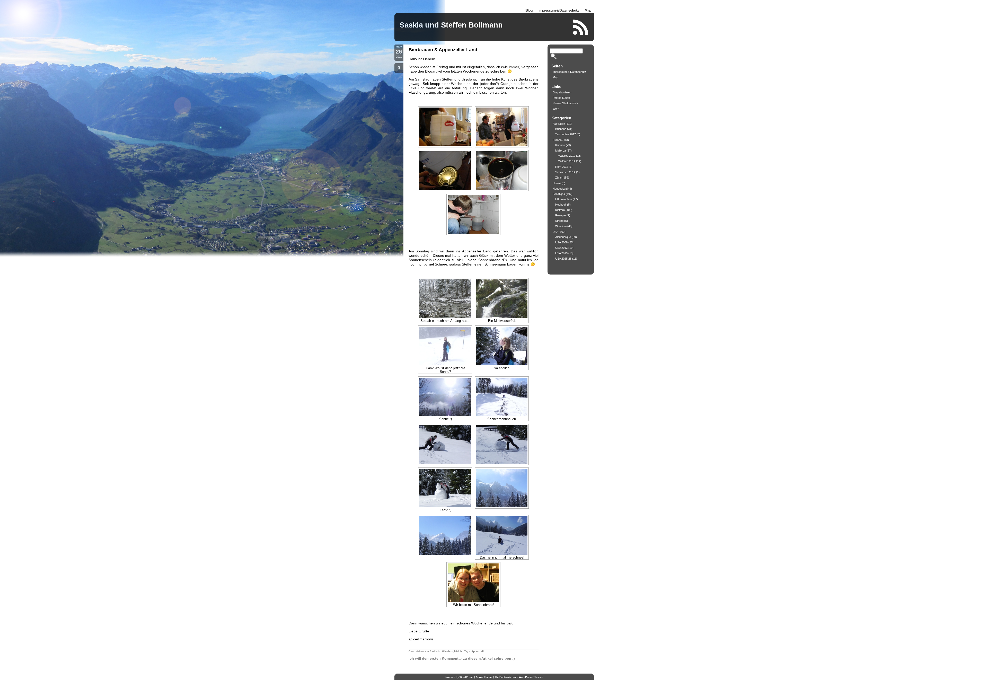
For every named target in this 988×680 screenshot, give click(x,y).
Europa (557, 140)
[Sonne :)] (445, 397)
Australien (559, 123)
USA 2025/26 (563, 258)
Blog (529, 10)
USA (555, 231)
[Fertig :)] (445, 488)
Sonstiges (559, 194)
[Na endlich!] (501, 346)
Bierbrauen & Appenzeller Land (443, 49)
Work (556, 108)
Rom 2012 (561, 166)
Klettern (560, 209)
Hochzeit (560, 204)
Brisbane (560, 128)
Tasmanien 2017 (565, 134)
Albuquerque (563, 237)
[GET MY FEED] (581, 27)
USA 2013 (561, 247)
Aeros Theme (484, 677)
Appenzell (477, 651)
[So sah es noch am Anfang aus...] (445, 298)
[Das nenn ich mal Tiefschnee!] (501, 535)
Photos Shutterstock (565, 103)
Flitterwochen (563, 199)
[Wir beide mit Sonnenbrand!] (473, 582)
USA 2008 (561, 242)
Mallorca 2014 (566, 161)
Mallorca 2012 (566, 155)
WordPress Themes (531, 677)
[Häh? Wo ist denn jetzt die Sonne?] (445, 346)
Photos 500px (561, 97)
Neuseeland (560, 188)
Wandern (447, 651)
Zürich (458, 651)
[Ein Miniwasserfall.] (501, 298)
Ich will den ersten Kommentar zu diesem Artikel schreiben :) (462, 658)
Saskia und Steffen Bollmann (451, 25)
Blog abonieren (562, 92)
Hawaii (557, 183)
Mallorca (560, 150)
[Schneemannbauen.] (501, 397)
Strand (559, 220)
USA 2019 (561, 253)
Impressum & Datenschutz (559, 10)
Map (588, 10)
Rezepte (560, 215)
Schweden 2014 (565, 172)
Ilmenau (560, 145)
